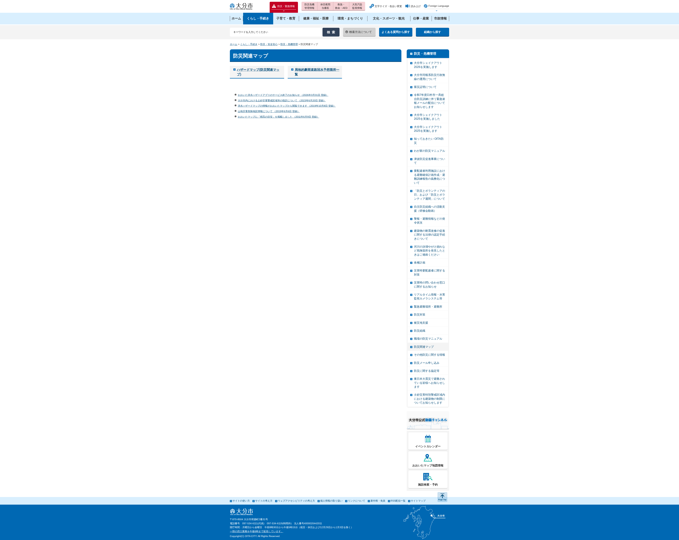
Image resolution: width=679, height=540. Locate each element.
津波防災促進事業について (429, 160)
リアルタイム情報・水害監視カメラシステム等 (429, 296)
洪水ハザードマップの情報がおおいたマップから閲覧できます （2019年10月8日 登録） (287, 105)
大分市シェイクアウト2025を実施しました (428, 116)
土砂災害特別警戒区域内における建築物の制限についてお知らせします (429, 398)
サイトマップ (418, 500)
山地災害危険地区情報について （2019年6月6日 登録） (269, 111)
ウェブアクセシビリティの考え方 (296, 500)
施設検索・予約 (428, 484)
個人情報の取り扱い (331, 500)
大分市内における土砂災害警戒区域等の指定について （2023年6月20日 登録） (282, 100)
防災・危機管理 (289, 44)
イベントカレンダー (428, 446)
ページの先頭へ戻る (442, 497)
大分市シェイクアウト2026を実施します (428, 64)
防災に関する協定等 (426, 370)
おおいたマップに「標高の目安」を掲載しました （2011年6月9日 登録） (278, 116)
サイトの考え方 (263, 500)
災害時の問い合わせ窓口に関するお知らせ (429, 284)
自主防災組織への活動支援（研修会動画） (429, 208)
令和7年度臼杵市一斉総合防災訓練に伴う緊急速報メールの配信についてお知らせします (429, 100)
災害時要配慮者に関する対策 (429, 272)
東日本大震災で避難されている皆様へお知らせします (429, 382)
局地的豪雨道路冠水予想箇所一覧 (317, 72)
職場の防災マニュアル (428, 338)
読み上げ (416, 6)
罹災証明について (425, 86)
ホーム (233, 44)
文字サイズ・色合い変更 (388, 6)
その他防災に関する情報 (429, 354)
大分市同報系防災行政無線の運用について (429, 76)
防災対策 (419, 314)
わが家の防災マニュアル (429, 150)
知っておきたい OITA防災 (429, 140)
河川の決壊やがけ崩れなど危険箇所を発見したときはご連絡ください (429, 250)
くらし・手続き (248, 44)
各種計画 (419, 262)
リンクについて (356, 500)
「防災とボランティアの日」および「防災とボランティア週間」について (429, 194)
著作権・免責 (377, 500)
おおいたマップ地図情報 (427, 465)
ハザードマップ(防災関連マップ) (258, 72)
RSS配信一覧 (398, 500)
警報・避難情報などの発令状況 (429, 220)
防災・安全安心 (269, 44)
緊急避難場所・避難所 (428, 306)
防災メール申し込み (426, 362)
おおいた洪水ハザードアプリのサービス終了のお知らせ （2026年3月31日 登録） (283, 95)
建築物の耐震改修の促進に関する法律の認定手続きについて (429, 234)
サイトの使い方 (241, 500)
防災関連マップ (424, 346)
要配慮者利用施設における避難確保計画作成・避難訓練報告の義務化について (429, 176)
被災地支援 (421, 322)
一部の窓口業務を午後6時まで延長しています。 (256, 531)
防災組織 (419, 330)
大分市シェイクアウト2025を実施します (428, 128)
